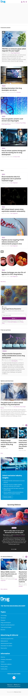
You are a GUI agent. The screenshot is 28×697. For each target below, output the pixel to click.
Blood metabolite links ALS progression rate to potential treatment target (11, 178)
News (3, 174)
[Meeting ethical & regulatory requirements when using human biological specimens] (11, 549)
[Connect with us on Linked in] (14, 677)
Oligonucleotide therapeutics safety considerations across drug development (13, 355)
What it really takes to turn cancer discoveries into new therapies (14, 532)
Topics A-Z (9, 684)
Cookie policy (4, 669)
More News (3, 281)
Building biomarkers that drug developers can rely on (12, 89)
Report (3, 85)
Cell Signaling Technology (19, 535)
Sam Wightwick (14, 182)
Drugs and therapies (6, 622)
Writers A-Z (17, 684)
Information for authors (6, 645)
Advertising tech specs (6, 643)
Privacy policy (4, 666)
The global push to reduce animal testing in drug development (12, 403)
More (2, 453)
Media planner (4, 641)
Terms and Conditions (12, 321)
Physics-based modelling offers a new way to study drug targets (8, 443)
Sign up (13, 318)
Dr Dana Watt (16, 156)
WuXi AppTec (14, 361)
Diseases (3, 620)
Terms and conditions (6, 664)
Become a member (7, 497)
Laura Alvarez (16, 406)
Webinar (4, 351)
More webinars (4, 589)
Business (3, 629)
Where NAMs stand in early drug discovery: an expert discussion (9, 574)
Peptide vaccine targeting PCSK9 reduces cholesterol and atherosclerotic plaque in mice (13, 242)
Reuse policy (4, 648)
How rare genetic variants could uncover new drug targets (12, 120)
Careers (2, 661)
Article (3, 116)
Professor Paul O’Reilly (21, 123)
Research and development (7, 625)
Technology (4, 615)
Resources (3, 617)
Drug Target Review (15, 53)
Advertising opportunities (7, 638)
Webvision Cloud (17, 692)
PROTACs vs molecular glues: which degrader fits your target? (14, 50)
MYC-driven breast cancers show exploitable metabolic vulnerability (13, 210)
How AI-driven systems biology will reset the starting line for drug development (14, 152)
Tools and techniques (6, 627)
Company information (6, 659)
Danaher (19, 92)
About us (3, 657)
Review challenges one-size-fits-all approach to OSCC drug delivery (14, 273)
